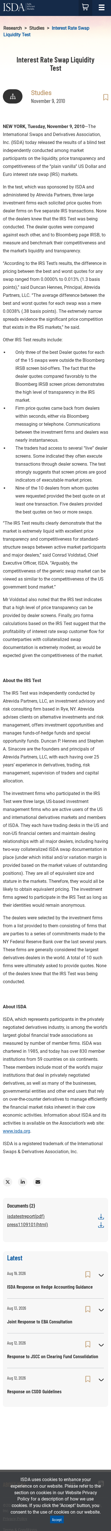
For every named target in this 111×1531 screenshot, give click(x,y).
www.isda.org (16, 1131)
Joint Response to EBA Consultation (39, 1321)
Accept (57, 1519)
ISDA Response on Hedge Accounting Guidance (50, 1286)
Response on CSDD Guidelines (34, 1391)
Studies (36, 28)
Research (12, 28)
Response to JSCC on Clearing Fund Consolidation (52, 1356)
